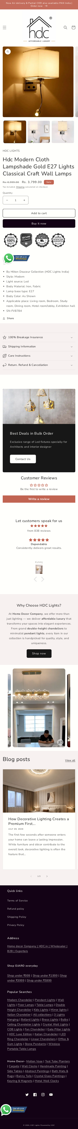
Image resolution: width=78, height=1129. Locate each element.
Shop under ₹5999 (39, 980)
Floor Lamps (26, 1005)
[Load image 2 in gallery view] (39, 132)
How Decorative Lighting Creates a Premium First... (38, 821)
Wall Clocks (29, 1066)
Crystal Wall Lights (55, 1024)
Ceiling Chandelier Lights (23, 1024)
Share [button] (10, 318)
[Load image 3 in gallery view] (63, 132)
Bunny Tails (24, 1076)
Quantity (8, 193)
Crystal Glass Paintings (49, 1076)
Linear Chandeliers (43, 1039)
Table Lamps (44, 1005)
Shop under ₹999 (18, 975)
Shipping (20, 187)
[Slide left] (31, 876)
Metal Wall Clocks (47, 1081)
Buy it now (39, 223)
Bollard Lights (30, 1019)
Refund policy (15, 909)
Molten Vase (34, 1061)
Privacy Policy (15, 925)
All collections (42, 1014)
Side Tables (14, 1071)
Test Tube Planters (57, 1061)
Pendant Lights (45, 1000)
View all (70, 760)
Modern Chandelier (19, 1000)
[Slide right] (47, 876)
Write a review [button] (39, 499)
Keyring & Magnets (19, 1081)
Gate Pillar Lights (58, 1029)
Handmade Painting (53, 1066)
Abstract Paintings (37, 1071)
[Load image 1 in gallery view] (15, 132)
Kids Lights (41, 1010)
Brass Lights (50, 1019)
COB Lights (14, 1029)
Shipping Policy (16, 917)
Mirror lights (59, 1010)
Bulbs (64, 1019)
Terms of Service (17, 900)
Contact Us (22, 459)
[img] (39, 525)
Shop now (39, 653)
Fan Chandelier (35, 1029)
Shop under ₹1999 (45, 975)
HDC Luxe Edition (20, 1034)
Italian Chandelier (19, 1014)
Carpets (14, 1066)
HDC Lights (35, 1125)
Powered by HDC (47, 1125)
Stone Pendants (35, 1044)
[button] (5, 27)
